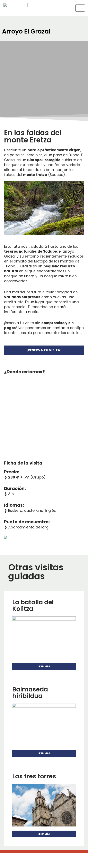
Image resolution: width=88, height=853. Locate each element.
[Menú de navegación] (80, 8)
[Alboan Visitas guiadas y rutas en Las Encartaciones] (15, 8)
